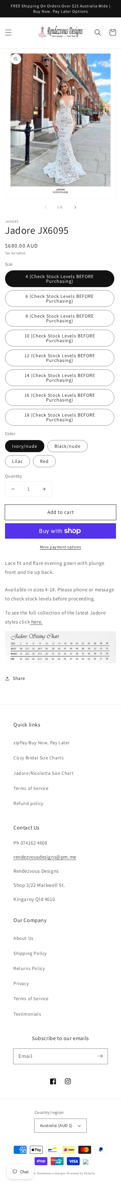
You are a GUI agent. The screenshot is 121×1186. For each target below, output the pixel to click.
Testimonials (27, 1014)
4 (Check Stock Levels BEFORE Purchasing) (60, 278)
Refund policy (28, 803)
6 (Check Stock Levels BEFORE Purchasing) (60, 298)
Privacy (21, 983)
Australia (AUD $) (56, 1125)
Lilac (17, 461)
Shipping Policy (30, 953)
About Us (23, 938)
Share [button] (19, 678)
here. (37, 621)
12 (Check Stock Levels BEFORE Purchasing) (60, 358)
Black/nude (67, 446)
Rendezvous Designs (51, 1173)
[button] (8, 32)
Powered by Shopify (81, 1173)
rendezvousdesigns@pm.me (44, 857)
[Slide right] (75, 207)
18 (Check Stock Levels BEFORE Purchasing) (60, 417)
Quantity (13, 476)
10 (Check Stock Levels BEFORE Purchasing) (60, 338)
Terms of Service (31, 788)
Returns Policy (29, 968)
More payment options (60, 546)
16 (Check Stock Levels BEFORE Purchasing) (60, 397)
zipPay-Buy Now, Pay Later (41, 743)
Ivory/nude (24, 446)
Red (44, 461)
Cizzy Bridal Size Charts (38, 758)
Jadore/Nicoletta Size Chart (43, 773)
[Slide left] (45, 207)
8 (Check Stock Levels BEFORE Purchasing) (60, 318)
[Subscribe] (100, 1056)
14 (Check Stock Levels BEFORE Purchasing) (60, 377)
